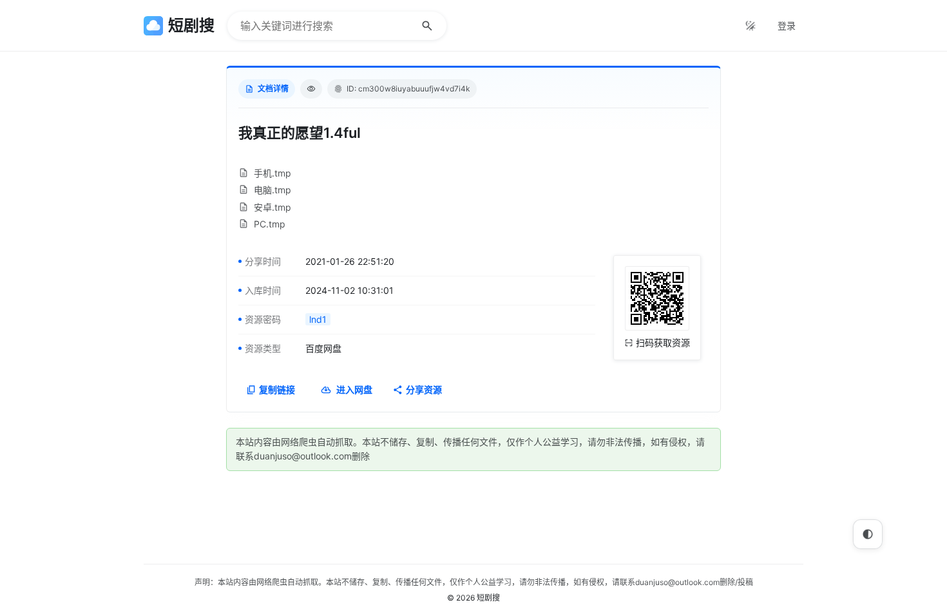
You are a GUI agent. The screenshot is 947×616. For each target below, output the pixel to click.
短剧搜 (488, 597)
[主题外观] (750, 25)
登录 (787, 25)
